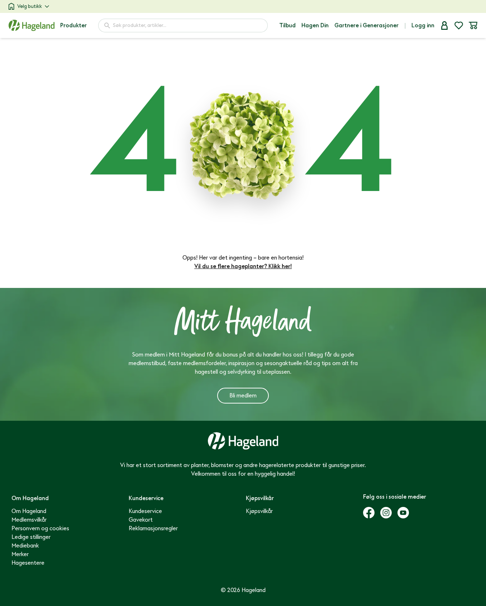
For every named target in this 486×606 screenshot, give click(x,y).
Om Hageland (28, 511)
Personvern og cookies (40, 528)
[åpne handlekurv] (473, 25)
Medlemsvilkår (29, 520)
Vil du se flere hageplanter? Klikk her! (243, 266)
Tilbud (287, 25)
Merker (20, 554)
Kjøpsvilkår (259, 511)
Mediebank (25, 546)
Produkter (73, 25)
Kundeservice (145, 511)
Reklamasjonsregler (153, 528)
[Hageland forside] (31, 25)
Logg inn (422, 25)
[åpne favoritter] (458, 25)
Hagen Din (315, 25)
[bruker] (444, 25)
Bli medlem (243, 396)
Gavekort (141, 520)
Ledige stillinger (31, 537)
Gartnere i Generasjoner (366, 25)
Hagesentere (27, 563)
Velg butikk (29, 6)
